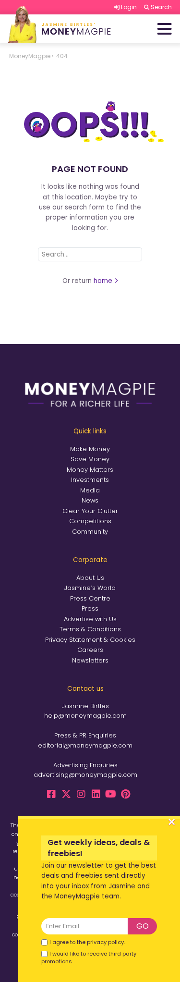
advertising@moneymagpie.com (85, 775)
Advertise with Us (90, 619)
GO (142, 926)
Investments (90, 480)
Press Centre (90, 598)
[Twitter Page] (66, 794)
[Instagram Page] (81, 794)
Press (90, 608)
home (104, 280)
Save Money (90, 459)
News (90, 500)
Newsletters (90, 660)
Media (90, 490)
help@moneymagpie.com (85, 716)
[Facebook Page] (51, 794)
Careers (90, 650)
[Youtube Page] (111, 794)
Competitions (90, 521)
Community (90, 532)
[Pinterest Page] (126, 794)
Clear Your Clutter (90, 511)
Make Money (90, 449)
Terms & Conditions (90, 629)
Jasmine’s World (90, 588)
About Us (90, 578)
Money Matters (90, 470)
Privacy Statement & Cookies (90, 640)
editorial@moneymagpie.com (85, 745)
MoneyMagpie (29, 56)
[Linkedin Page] (96, 794)
